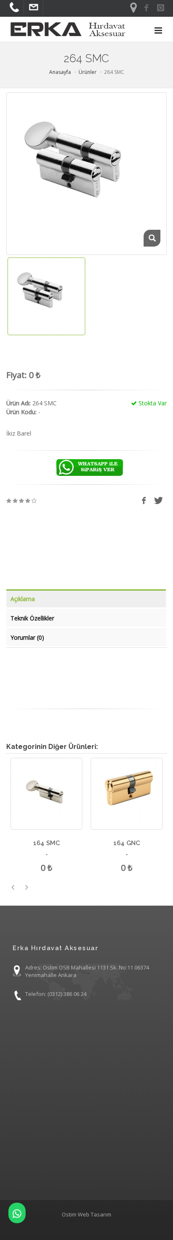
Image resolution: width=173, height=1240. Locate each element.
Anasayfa (60, 72)
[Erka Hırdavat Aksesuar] (17, 1213)
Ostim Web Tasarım (86, 1214)
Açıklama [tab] (22, 599)
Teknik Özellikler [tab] (32, 618)
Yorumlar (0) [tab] (27, 637)
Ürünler (88, 72)
